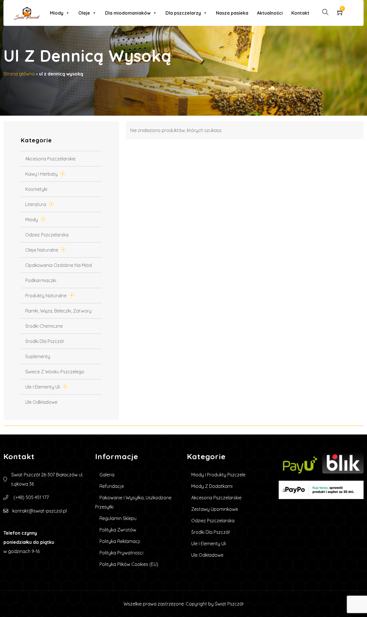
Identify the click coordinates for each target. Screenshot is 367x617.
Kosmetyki (36, 189)
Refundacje (111, 486)
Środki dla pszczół (44, 341)
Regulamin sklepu (117, 518)
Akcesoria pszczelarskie (50, 159)
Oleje (84, 13)
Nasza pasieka (232, 13)
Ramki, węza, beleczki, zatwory (58, 311)
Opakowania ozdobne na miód (58, 265)
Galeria (106, 475)
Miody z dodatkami (212, 486)
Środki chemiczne (44, 326)
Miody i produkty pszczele (218, 475)
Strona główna (19, 74)
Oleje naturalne (41, 250)
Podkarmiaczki (40, 280)
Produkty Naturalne (46, 295)
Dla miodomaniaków (128, 13)
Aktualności (270, 13)
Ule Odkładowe (41, 402)
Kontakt (300, 13)
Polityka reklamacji (119, 541)
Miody (56, 13)
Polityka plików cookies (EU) (128, 564)
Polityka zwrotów (117, 530)
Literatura (35, 204)
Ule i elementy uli (42, 387)
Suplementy (37, 356)
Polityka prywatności (121, 553)
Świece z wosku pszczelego (54, 372)
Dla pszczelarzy (183, 13)
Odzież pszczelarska (47, 235)
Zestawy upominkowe (214, 509)
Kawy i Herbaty (41, 174)
